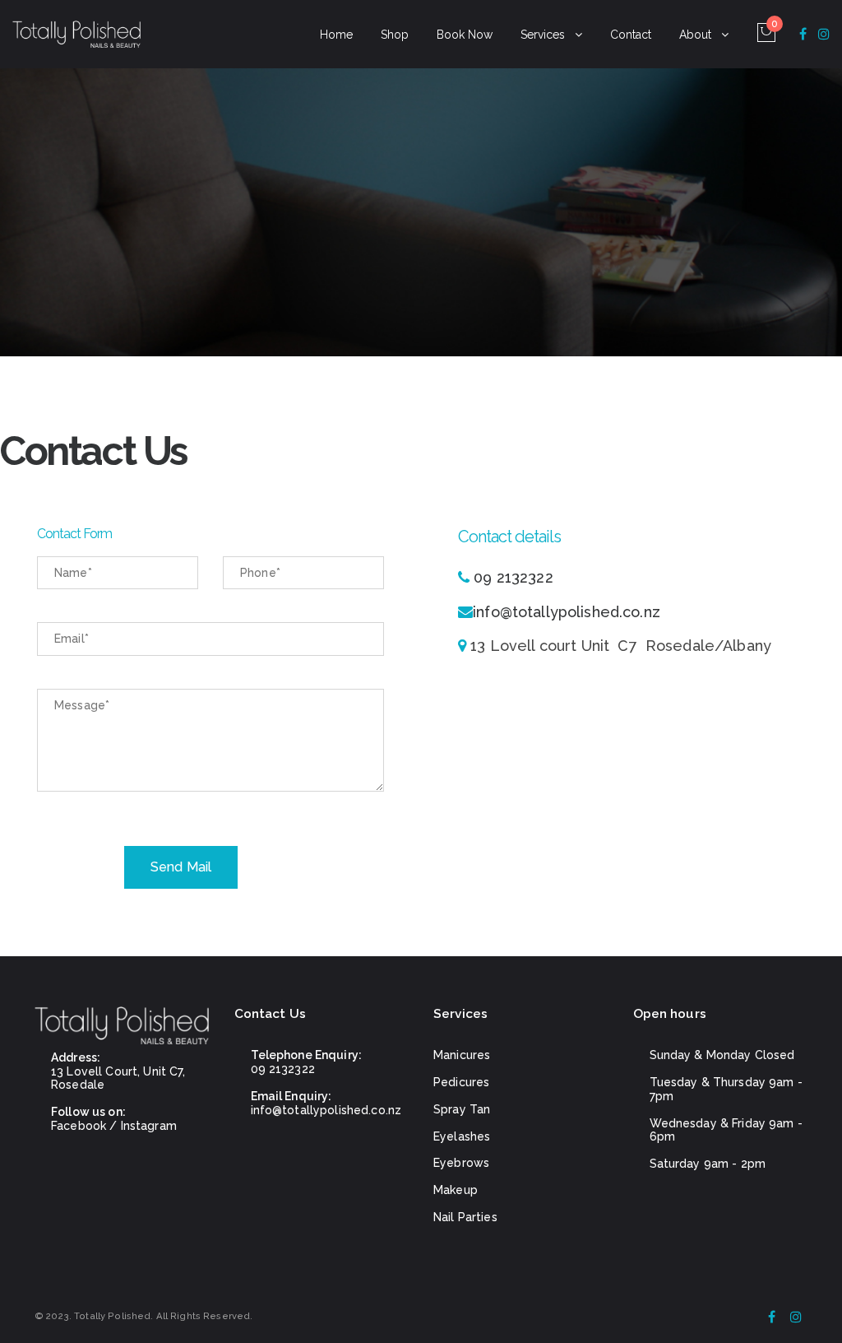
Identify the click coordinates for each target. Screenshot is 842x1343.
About (695, 34)
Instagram (149, 1125)
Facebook (78, 1125)
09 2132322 (513, 577)
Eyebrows (461, 1162)
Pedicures (461, 1082)
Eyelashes (461, 1136)
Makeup (455, 1190)
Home (336, 34)
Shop (395, 34)
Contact (630, 34)
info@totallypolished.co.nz (566, 611)
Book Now (465, 34)
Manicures (461, 1055)
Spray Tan (461, 1109)
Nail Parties (465, 1217)
